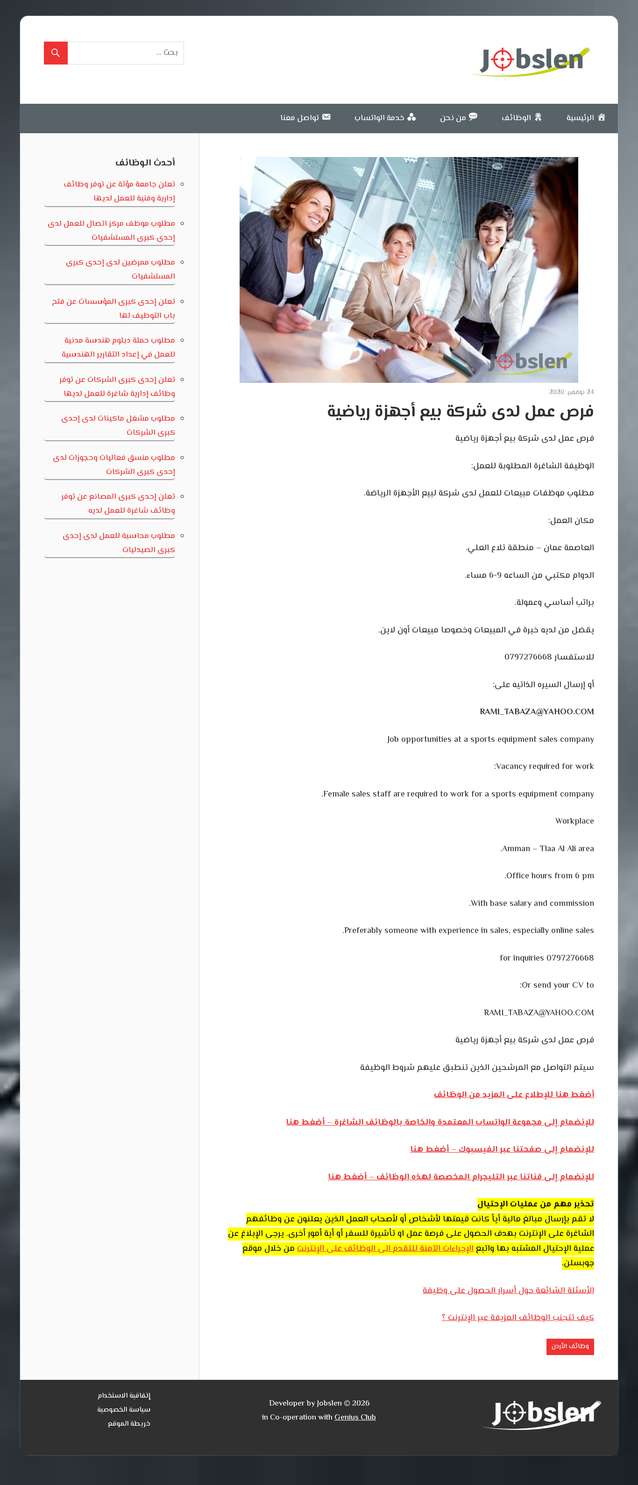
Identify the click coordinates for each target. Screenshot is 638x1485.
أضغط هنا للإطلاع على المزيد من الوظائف (514, 1095)
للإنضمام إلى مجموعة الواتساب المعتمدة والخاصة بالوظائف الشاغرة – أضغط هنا (440, 1122)
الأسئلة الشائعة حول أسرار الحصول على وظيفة (508, 1291)
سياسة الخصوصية (123, 1410)
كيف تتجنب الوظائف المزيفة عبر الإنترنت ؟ (518, 1318)
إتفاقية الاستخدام (124, 1396)
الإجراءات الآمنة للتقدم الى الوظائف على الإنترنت (385, 1248)
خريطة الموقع (129, 1424)
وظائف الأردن (570, 1347)
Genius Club (355, 1418)
